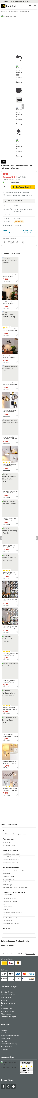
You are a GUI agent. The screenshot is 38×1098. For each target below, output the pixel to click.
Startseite (4, 11)
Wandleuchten (24, 11)
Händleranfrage (6, 1038)
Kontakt (4, 1033)
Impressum (5, 1049)
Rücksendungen (6, 1014)
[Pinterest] (13, 242)
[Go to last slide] (1, 538)
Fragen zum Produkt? (27, 231)
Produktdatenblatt (14, 182)
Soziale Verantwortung (9, 1044)
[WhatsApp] (17, 242)
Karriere (4, 1041)
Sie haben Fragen (7, 992)
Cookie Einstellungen (8, 1017)
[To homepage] (9, 6)
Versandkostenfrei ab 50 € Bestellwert (17, 193)
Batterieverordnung (8, 1003)
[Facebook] (4, 242)
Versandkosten (16, 179)
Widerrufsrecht (6, 1008)
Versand (4, 1000)
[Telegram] (21, 242)
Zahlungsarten (6, 997)
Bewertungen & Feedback (10, 1035)
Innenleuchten (13, 11)
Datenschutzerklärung (8, 995)
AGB (2, 1006)
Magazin (4, 1030)
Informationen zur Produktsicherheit (15, 941)
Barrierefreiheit (6, 1046)
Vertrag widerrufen (7, 1011)
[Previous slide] (15, 106)
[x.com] (9, 242)
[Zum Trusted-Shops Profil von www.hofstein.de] (19, 1067)
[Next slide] (23, 106)
